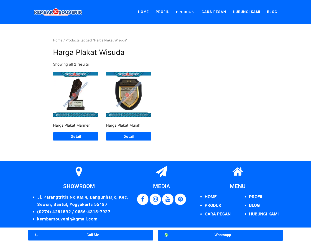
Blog (272, 12)
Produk (183, 12)
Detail (76, 136)
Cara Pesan (213, 12)
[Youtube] (167, 199)
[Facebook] (142, 199)
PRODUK (213, 205)
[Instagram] (155, 199)
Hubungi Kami (246, 12)
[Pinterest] (180, 199)
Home (143, 12)
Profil (162, 12)
